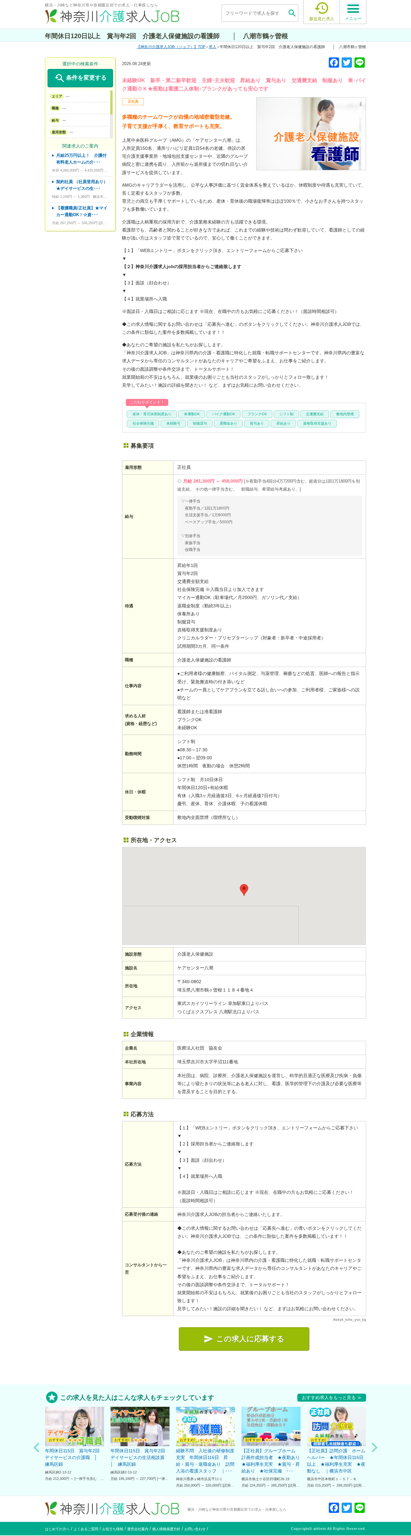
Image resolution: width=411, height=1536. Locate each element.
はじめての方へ (57, 1529)
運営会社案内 (137, 1529)
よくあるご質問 (86, 1529)
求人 (212, 47)
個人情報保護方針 (166, 1529)
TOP (173, 47)
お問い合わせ (195, 1529)
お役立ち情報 (112, 1529)
